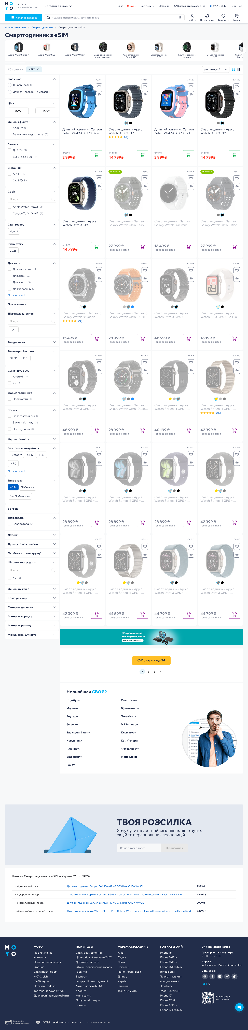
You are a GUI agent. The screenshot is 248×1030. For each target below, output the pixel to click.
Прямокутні (21, 399)
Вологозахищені (24, 416)
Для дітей (19, 275)
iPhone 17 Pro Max (171, 1009)
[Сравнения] (99, 94)
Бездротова (21, 523)
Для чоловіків (22, 288)
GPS (30, 454)
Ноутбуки (73, 700)
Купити (96, 155)
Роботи (71, 764)
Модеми (72, 708)
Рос (240, 6)
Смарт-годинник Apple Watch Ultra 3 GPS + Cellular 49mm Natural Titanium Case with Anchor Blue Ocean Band (129, 911)
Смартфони (129, 700)
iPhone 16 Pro (168, 962)
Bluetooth (16, 454)
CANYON (19, 180)
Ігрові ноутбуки (170, 990)
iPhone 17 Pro (168, 1005)
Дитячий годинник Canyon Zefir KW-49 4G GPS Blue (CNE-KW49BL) (105, 886)
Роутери (72, 716)
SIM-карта (27, 487)
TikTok (234, 976)
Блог (120, 6)
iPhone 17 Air (168, 1000)
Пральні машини (171, 976)
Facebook (212, 976)
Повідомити (142, 246)
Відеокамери (130, 708)
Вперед (243, 50)
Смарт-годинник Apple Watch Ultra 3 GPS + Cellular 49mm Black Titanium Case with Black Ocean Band (124, 894)
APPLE (17, 174)
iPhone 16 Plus (168, 957)
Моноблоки (129, 756)
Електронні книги (78, 732)
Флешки (72, 724)
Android (18, 376)
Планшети (73, 748)
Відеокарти (74, 756)
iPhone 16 (166, 952)
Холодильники (169, 981)
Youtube (205, 976)
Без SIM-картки (20, 496)
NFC (13, 463)
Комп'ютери (129, 740)
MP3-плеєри (129, 724)
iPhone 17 (166, 995)
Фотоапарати (130, 748)
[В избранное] (99, 86)
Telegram (227, 976)
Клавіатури (128, 732)
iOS (15, 383)
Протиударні (21, 429)
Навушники (74, 740)
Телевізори (128, 716)
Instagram (220, 976)
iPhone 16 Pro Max (171, 967)
